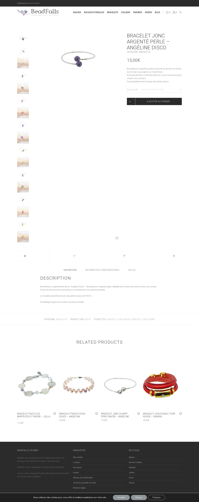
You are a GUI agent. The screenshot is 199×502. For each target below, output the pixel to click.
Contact (76, 473)
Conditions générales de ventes (84, 483)
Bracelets (144, 52)
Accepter (121, 497)
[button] (117, 238)
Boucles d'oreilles (135, 462)
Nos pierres (77, 467)
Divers (131, 478)
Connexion (21, 3)
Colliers (131, 473)
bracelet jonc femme (143, 319)
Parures (132, 483)
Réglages (156, 497)
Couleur (132, 90)
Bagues (132, 457)
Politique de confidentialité (83, 478)
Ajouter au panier (158, 101)
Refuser (138, 497)
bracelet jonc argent (119, 319)
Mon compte (78, 457)
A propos (76, 462)
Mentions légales (79, 488)
